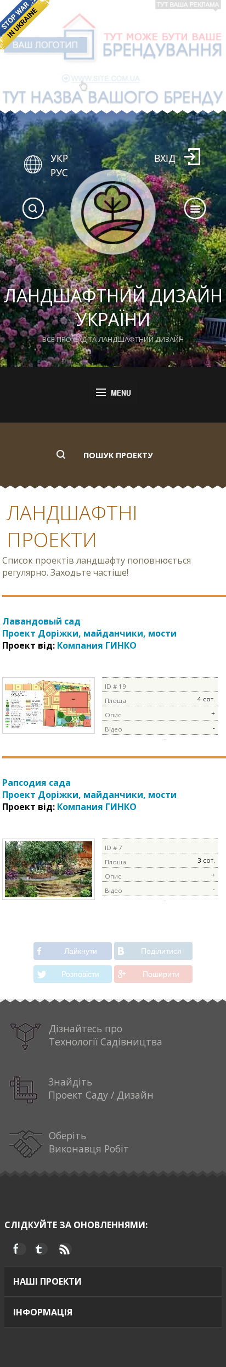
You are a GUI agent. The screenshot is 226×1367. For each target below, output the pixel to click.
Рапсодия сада (89, 789)
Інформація (42, 1312)
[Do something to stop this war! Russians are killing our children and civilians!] (24, 24)
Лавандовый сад (89, 627)
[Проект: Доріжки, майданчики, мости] (48, 728)
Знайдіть (101, 1088)
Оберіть (89, 1142)
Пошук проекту (118, 455)
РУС (59, 172)
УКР (59, 158)
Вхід (165, 158)
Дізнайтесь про (105, 1035)
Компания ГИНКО (97, 645)
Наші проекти (47, 1281)
